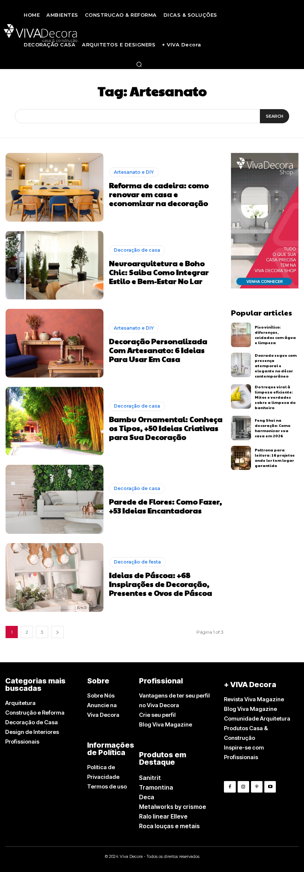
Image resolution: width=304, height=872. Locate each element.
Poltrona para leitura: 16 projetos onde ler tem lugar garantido (275, 457)
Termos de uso (107, 786)
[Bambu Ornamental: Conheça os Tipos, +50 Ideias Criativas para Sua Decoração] (54, 421)
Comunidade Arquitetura (257, 718)
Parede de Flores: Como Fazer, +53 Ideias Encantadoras (165, 506)
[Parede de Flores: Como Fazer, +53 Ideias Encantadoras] (54, 499)
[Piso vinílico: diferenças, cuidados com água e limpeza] (241, 335)
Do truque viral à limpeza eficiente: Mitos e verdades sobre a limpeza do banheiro (275, 397)
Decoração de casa (137, 250)
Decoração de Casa (31, 722)
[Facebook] (229, 787)
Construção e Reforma (35, 712)
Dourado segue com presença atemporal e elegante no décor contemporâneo (276, 366)
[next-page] (57, 632)
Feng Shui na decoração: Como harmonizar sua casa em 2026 (272, 428)
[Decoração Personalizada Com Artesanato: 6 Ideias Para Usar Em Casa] (54, 343)
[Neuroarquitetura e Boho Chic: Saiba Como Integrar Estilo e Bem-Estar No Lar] (54, 265)
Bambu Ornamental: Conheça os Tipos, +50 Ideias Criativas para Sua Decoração (165, 428)
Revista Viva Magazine (254, 699)
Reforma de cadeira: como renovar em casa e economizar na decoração (159, 194)
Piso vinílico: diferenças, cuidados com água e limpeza (275, 334)
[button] (139, 64)
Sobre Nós (101, 695)
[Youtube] (270, 787)
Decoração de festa (137, 562)
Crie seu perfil (157, 714)
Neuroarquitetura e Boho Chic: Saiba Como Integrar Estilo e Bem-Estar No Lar (159, 272)
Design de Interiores (32, 731)
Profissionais (22, 741)
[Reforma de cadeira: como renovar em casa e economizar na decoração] (54, 187)
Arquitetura (20, 702)
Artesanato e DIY (134, 172)
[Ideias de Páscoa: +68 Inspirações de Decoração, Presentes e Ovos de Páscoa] (54, 577)
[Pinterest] (256, 787)
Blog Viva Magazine (165, 724)
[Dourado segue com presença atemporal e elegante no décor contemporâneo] (241, 365)
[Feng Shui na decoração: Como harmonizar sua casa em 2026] (241, 428)
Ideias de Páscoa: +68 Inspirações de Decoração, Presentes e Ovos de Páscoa (160, 584)
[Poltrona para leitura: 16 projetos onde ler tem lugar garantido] (241, 458)
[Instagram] (243, 787)
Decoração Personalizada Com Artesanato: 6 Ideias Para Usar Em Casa (158, 350)
